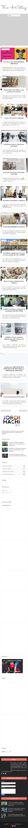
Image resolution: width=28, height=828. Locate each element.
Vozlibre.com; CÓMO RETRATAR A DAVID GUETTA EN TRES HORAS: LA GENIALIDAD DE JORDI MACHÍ (14, 368)
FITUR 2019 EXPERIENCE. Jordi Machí (14, 227)
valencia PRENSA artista (7, 105)
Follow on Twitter (7, 466)
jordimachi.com (5, 49)
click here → (15, 771)
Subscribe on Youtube (8, 471)
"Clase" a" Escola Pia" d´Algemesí (14, 118)
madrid (4, 131)
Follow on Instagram (8, 474)
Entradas (5, 490)
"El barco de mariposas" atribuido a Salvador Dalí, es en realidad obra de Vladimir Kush (17, 444)
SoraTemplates (11, 824)
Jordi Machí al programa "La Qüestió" (14, 200)
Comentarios (6, 492)
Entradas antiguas (23, 410)
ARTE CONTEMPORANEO (7, 214)
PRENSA (4, 77)
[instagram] (5, 773)
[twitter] (3, 773)
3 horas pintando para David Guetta (14, 397)
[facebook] (1, 773)
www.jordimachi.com (6, 505)
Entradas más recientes (5, 410)
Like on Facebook (7, 468)
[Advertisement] (14, 32)
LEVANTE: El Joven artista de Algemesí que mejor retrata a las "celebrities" (14, 339)
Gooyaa (22, 824)
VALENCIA (4, 187)
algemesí (4, 159)
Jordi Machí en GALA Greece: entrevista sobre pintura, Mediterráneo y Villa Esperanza (17, 450)
